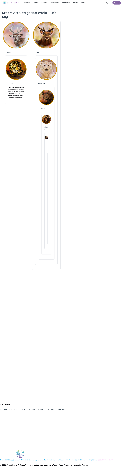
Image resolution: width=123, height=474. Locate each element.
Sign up (116, 3)
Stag (37, 52)
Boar (43, 108)
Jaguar (11, 83)
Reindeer (8, 52)
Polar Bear (42, 83)
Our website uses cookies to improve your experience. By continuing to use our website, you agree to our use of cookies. (56, 460)
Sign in (108, 3)
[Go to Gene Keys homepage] (11, 2)
